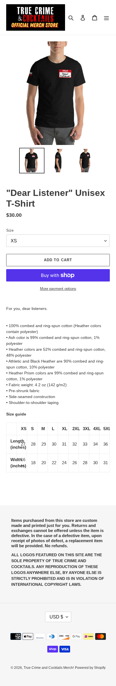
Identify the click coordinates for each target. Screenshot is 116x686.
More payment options (58, 289)
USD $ (56, 617)
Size (10, 230)
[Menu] (106, 18)
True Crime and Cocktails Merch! (49, 668)
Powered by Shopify (90, 668)
